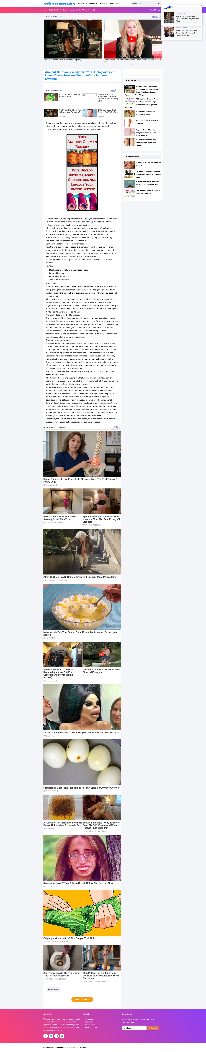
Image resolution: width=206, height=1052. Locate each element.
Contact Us (89, 1019)
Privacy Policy (90, 1025)
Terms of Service (91, 1028)
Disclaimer (89, 1022)
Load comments (82, 999)
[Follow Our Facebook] (45, 1036)
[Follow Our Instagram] (56, 1036)
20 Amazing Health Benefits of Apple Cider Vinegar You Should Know (148, 174)
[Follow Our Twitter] (51, 1036)
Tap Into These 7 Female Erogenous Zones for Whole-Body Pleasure (147, 133)
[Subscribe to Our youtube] (62, 1036)
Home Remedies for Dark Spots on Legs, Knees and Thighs (146, 142)
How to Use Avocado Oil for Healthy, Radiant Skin (67, 10)
